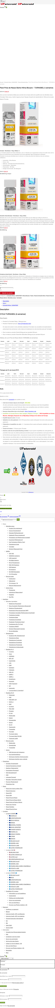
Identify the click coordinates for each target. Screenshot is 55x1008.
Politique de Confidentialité (16, 898)
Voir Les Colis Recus (14, 902)
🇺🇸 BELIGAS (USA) (14, 852)
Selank (11, 718)
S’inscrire (16, 989)
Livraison (5, 811)
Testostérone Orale (14, 544)
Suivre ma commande (15, 900)
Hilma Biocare (26, 295)
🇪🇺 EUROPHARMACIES (15, 818)
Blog (7, 952)
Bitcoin (8, 911)
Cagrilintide (12, 661)
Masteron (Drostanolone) (15, 608)
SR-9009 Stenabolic (14, 572)
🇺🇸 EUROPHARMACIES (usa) (16, 859)
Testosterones (9, 633)
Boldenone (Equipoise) (15, 603)
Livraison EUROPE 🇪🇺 (11, 813)
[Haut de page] (1, 512)
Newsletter (9, 950)
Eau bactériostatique (14, 754)
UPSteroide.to (30, 492)
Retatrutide (12, 715)
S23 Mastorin (12, 567)
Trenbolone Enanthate (15, 619)
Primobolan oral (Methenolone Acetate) (19, 537)
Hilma (26, 411)
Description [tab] (6, 301)
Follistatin (11, 670)
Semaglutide (12, 720)
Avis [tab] (4, 303)
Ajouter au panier (7, 293)
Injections (5, 599)
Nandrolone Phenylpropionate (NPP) (18, 610)
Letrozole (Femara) (11, 777)
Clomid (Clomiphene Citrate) (13, 766)
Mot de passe (4, 979)
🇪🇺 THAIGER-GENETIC (15, 829)
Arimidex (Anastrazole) (12, 763)
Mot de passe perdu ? (18, 982)
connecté (11, 399)
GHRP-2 (11, 674)
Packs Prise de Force (11, 809)
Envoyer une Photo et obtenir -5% (18, 905)
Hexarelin (11, 681)
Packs (31, 295)
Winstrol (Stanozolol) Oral (15, 549)
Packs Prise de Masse (11, 797)
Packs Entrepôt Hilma (23, 82)
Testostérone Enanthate (15, 642)
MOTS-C (11, 702)
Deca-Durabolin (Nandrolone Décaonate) (20, 606)
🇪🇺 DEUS (11, 877)
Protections (6, 761)
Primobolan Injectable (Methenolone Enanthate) (22, 613)
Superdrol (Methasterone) (16, 540)
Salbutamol (12, 581)
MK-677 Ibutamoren (14, 562)
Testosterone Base (14, 638)
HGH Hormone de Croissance (16, 752)
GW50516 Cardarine (14, 556)
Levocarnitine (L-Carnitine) (16, 690)
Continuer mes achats (6, 508)
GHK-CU (11, 672)
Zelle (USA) (9, 925)
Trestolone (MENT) (14, 626)
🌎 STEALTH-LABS (14, 845)
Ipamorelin (12, 688)
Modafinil (11, 594)
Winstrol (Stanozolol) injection (17, 629)
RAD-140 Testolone (14, 565)
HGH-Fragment (13, 683)
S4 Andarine (12, 569)
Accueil (1, 82)
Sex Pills (11, 597)
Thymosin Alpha (13, 734)
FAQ (7, 934)
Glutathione (12, 679)
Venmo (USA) (9, 927)
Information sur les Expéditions (17, 893)
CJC (10, 663)
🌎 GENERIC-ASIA (14, 843)
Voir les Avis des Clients (12, 941)
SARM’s (8, 551)
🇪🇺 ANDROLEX (13, 815)
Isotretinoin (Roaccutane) (15, 592)
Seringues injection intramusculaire (18, 756)
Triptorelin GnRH (13, 738)
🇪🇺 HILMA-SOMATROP (15, 827)
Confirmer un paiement (12, 909)
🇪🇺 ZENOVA (12, 838)
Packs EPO (9, 793)
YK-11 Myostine (13, 574)
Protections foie (10, 784)
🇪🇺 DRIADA (12, 822)
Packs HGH (9, 795)
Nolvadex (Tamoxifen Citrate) (13, 779)
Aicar (10, 654)
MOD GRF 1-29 (13, 699)
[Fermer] (0, 514)
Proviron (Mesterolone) (12, 782)
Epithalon (11, 667)
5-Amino (11, 651)
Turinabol (19, 297)
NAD (10, 704)
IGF (10, 686)
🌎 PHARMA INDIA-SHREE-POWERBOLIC (20, 866)
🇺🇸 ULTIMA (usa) (13, 857)
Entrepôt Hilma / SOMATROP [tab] (10, 305)
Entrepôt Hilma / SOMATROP (10, 82)
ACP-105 (11, 553)
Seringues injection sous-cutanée (18, 759)
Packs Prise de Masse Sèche (13, 800)
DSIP (10, 665)
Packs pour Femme (11, 804)
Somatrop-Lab (32, 411)
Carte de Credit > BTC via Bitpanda (15, 914)
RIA (7, 923)
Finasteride (12, 590)
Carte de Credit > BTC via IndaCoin (15, 916)
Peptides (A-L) (10, 649)
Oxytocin (11, 706)
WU (7, 921)
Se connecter (3, 986)
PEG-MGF (11, 708)
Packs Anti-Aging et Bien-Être (14, 788)
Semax (11, 722)
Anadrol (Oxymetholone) (15, 528)
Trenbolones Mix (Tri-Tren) (16, 624)
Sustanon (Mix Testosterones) (17, 635)
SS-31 (10, 724)
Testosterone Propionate (15, 645)
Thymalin (11, 731)
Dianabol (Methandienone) (16, 533)
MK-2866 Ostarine (14, 560)
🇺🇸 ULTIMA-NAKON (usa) (15, 854)
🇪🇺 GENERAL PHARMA (15, 825)
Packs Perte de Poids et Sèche (14, 802)
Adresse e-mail (4, 996)
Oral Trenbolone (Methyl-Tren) (17, 542)
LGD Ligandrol (13, 558)
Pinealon (11, 711)
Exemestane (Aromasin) (12, 770)
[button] (21, 147)
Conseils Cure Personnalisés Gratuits (16, 932)
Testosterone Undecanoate (16, 647)
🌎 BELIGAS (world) (14, 841)
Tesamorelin (12, 727)
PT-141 (11, 713)
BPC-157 (11, 658)
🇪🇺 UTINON (12, 836)
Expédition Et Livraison (12, 891)
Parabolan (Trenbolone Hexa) (16, 622)
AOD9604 (11, 656)
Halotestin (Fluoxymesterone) (17, 535)
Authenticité (12, 895)
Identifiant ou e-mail (6, 976)
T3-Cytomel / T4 (13, 583)
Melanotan (12, 695)
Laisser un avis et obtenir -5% (14, 943)
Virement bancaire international (14, 918)
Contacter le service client (13, 936)
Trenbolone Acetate (14, 615)
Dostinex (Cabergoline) (12, 768)
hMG (7, 775)
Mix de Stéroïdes (13, 631)
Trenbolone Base (13, 617)
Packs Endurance (10, 791)
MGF (10, 697)
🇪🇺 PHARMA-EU (13, 831)
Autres (8, 750)
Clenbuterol (12, 578)
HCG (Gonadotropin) (11, 772)
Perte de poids (10, 576)
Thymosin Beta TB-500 (15, 736)
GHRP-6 (11, 676)
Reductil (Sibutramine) (15, 585)
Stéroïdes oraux (12, 297)
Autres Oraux (9, 588)
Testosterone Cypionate (15, 640)
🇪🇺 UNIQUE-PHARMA (14, 834)
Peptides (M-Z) (10, 693)
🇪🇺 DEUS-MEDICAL (14, 820)
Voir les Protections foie (24, 323)
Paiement (5, 907)
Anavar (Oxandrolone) (15, 530)
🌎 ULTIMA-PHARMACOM (15, 847)
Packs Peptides (10, 807)
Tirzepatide (12, 729)
